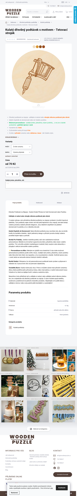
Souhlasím (61, 488)
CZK (66, 2)
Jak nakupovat (9, 2)
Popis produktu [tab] (17, 202)
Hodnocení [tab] (39, 202)
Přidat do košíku (30, 174)
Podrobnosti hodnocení (33, 39)
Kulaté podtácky (18, 327)
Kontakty (8, 464)
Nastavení (14, 493)
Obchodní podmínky (22, 2)
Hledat (47, 12)
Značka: (52, 40)
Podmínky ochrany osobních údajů (15, 461)
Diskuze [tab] (59, 202)
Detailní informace (11, 137)
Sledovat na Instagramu (40, 429)
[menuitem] (12, 17)
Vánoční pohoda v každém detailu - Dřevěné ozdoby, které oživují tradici (39, 456)
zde (51, 488)
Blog (6, 470)
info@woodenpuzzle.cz (64, 455)
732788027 (60, 459)
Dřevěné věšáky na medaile (37, 465)
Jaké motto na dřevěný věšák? (38, 462)
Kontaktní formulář (62, 474)
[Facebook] (54, 467)
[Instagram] (58, 467)
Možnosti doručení (11, 156)
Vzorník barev (9, 467)
